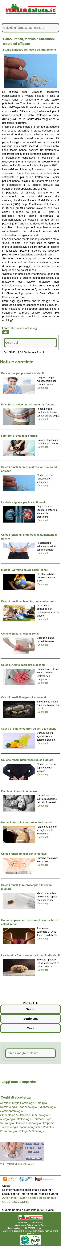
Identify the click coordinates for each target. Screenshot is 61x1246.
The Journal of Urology (24, 328)
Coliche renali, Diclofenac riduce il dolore (27, 760)
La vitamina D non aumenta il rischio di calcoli (30, 955)
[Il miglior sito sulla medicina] (45, 1181)
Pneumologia (8, 1131)
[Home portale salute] (30, 17)
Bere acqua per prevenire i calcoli (22, 373)
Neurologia (7, 1123)
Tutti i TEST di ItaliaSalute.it (17, 1164)
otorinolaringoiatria (30, 1127)
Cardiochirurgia (9, 1103)
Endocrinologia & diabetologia (37, 1107)
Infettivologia (24, 1119)
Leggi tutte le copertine (19, 1081)
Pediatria (48, 1127)
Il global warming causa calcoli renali (24, 570)
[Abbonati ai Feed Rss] (10, 1181)
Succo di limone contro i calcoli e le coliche (28, 728)
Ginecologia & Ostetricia (15, 1115)
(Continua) (42, 387)
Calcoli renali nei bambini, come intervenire (28, 601)
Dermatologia (8, 1107)
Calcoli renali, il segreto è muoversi (23, 697)
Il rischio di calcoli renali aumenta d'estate (27, 404)
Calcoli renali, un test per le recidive (24, 854)
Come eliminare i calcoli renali (20, 633)
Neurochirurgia (41, 1119)
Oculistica (21, 1123)
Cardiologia (27, 1103)
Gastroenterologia (11, 1111)
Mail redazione (47, 1227)
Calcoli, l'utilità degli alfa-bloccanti (23, 665)
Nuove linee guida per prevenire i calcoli (26, 822)
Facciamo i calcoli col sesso (19, 791)
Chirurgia (41, 1103)
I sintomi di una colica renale (19, 436)
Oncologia (34, 1123)
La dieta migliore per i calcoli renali (23, 502)
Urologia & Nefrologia (31, 1131)
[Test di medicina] (22, 1160)
